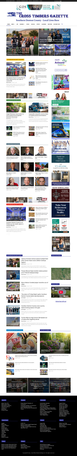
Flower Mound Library (45, 405)
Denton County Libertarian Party (8, 445)
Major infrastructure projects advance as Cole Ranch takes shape (41, 77)
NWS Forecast (24, 445)
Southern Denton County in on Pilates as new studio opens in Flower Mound (14, 224)
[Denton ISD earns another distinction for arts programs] (10, 365)
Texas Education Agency (45, 431)
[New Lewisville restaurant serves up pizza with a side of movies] (32, 215)
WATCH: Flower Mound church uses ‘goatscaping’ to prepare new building (19, 133)
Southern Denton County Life (13, 100)
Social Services (43, 413)
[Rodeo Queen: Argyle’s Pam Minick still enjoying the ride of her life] (32, 134)
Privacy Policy (4, 410)
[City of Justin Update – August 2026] (41, 151)
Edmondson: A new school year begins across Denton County (12, 188)
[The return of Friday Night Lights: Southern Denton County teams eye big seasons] (13, 298)
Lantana (3, 431)
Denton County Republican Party (8, 446)
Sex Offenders (62, 416)
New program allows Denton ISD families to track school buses (26, 369)
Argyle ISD (42, 423)
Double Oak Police (63, 406)
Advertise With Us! (55, 284)
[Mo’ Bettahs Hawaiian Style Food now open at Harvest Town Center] (32, 220)
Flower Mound (4, 429)
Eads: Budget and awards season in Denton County (27, 188)
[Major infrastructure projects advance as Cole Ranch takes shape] (32, 77)
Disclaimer (3, 409)
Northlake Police (63, 414)
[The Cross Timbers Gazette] (38, 16)
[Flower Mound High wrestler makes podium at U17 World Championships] (55, 36)
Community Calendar (45, 403)
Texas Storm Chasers (25, 446)
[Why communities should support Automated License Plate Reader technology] (41, 181)
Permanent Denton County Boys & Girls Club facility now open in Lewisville (15, 79)
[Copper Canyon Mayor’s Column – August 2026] (41, 167)
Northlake (3, 434)
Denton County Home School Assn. (48, 429)
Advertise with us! (61, 301)
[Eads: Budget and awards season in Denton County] (27, 181)
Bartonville (3, 424)
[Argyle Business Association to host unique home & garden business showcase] (16, 107)
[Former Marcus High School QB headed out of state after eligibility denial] (13, 321)
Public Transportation (45, 412)
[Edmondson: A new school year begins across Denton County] (13, 181)
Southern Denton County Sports (14, 255)
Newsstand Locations (6, 405)
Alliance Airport (62, 426)
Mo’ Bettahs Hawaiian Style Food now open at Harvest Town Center (42, 220)
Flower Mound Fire (63, 410)
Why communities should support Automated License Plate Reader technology (40, 188)
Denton (3, 426)
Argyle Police (62, 403)
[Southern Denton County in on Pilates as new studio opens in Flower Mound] (16, 214)
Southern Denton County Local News (46, 49)
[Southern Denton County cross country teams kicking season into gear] (13, 310)
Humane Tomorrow (44, 446)
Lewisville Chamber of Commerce (28, 405)
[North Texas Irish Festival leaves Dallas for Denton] (9, 128)
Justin (2, 433)
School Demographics (45, 430)
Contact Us (4, 407)
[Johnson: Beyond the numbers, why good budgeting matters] (13, 151)
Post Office (42, 410)
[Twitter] (59, 0)
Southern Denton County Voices (13, 144)
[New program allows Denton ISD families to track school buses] (10, 372)
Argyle (2, 423)
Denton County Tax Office (46, 411)
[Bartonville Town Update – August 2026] (13, 167)
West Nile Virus (24, 427)
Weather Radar (24, 447)
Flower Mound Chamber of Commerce (27, 404)
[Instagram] (56, 0)
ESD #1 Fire (61, 409)
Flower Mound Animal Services (47, 445)
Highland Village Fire (64, 412)
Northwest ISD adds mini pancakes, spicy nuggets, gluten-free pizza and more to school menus (21, 350)
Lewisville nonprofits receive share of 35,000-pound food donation (38, 114)
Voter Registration (44, 414)
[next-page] (9, 89)
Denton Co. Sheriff (63, 405)
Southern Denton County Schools (14, 330)
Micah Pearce (8, 82)
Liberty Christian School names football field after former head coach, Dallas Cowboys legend (34, 260)
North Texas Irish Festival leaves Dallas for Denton (57, 362)
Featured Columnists (45, 330)
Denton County (4, 437)
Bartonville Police (63, 404)
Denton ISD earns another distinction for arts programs (24, 362)
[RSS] (57, 0)
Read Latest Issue (5, 404)
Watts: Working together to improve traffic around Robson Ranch (27, 158)
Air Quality (23, 444)
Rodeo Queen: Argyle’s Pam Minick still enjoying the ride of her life (41, 133)
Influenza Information (25, 425)
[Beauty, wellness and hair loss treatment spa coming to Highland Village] (32, 226)
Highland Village (5, 430)
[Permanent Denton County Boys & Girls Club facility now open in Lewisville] (16, 69)
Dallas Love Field (63, 423)
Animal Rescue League (45, 444)
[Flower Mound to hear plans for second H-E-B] (32, 83)
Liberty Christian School (45, 427)
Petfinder (42, 449)
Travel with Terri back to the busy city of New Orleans (58, 369)
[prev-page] (7, 89)
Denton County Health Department (29, 424)
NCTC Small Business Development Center (29, 408)
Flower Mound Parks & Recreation (47, 407)
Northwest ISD (43, 426)
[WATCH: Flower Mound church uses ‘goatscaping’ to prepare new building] (9, 134)
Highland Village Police (64, 413)
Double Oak (4, 427)
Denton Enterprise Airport (65, 424)
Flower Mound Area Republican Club (8, 448)
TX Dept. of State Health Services (28, 426)
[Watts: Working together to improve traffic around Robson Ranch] (27, 151)
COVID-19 (23, 423)
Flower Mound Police (64, 411)
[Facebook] (56, 70)
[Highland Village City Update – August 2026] (27, 167)
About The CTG (5, 403)
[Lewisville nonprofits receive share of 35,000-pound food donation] (38, 107)
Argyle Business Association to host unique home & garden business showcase (15, 115)
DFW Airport (62, 425)
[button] (62, 24)
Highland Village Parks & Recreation (48, 409)
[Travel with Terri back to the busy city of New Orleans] (32, 128)
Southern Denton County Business (61, 49)
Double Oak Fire (63, 407)
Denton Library (43, 404)
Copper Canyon (5, 425)
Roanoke (3, 436)
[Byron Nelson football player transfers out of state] (13, 286)
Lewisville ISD (43, 425)
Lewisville (3, 432)
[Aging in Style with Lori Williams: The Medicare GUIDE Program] (32, 209)
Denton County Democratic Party (9, 444)
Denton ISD (42, 424)
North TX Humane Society (46, 447)
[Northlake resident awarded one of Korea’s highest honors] (32, 64)
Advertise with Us (5, 406)
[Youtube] (60, 0)
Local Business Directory (26, 406)
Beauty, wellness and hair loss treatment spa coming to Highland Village (41, 226)
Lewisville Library (44, 406)
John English (23, 297)
